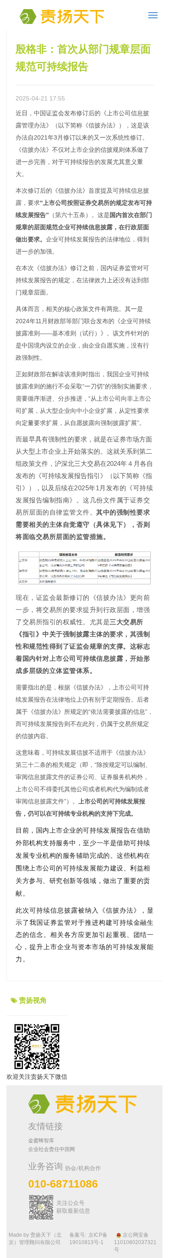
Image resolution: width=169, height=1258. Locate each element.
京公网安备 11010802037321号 (135, 1242)
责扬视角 (33, 1000)
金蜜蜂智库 (41, 1141)
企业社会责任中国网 (51, 1149)
